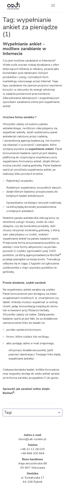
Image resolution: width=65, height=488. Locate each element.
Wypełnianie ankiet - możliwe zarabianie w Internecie (24, 48)
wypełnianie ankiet (41, 149)
